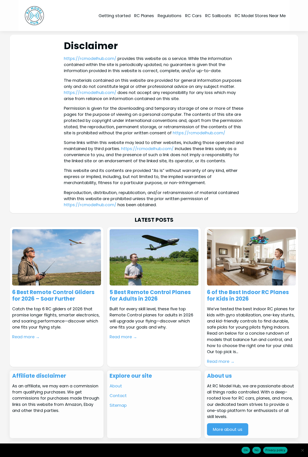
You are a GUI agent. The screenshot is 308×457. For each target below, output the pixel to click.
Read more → (26, 337)
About (116, 386)
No (257, 450)
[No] (302, 450)
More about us (227, 429)
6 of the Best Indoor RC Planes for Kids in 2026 (248, 295)
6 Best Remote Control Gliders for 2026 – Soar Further (53, 295)
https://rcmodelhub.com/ (90, 58)
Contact (118, 395)
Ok (246, 450)
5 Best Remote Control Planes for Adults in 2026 (150, 295)
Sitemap (118, 405)
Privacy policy (275, 450)
